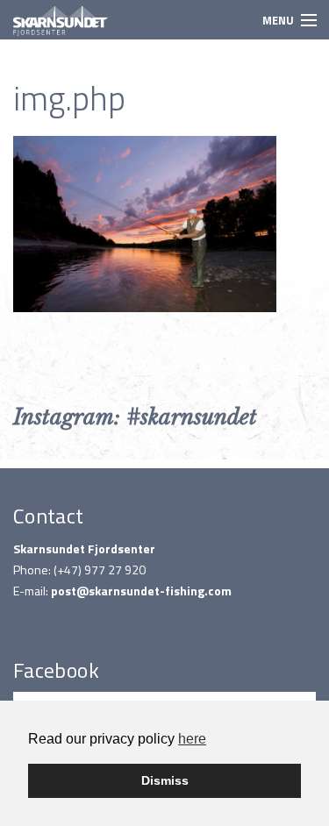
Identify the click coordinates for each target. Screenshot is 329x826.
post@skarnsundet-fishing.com (141, 590)
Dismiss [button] (165, 780)
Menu (278, 20)
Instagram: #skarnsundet (135, 417)
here (192, 738)
